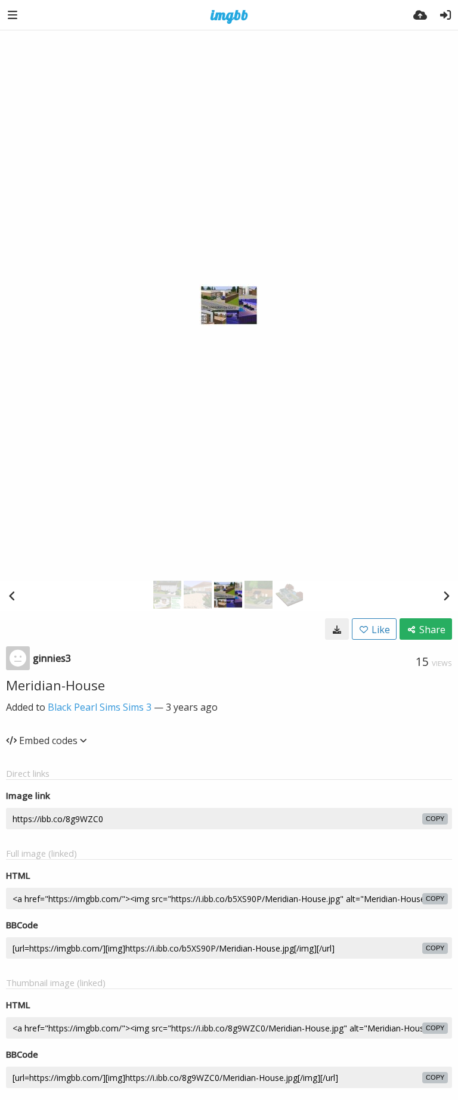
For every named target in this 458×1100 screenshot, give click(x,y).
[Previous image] (12, 596)
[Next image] (446, 596)
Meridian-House (55, 685)
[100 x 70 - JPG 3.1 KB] (337, 629)
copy (435, 818)
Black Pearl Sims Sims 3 (99, 707)
